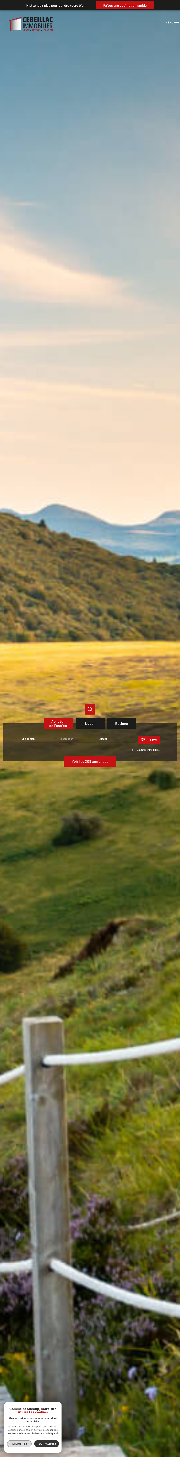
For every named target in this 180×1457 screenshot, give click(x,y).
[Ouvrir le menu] (174, 22)
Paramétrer (19, 1443)
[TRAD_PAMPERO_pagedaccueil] (31, 30)
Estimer (122, 723)
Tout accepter (46, 1443)
